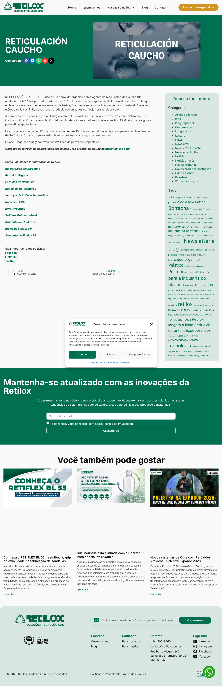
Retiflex (196, 290)
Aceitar (82, 354)
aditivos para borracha (181, 197)
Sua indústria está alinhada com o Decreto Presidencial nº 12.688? (108, 555)
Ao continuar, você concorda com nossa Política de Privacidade (92, 423)
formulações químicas (202, 227)
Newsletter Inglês (186, 152)
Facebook (11, 252)
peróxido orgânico (184, 259)
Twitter (10, 261)
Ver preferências (139, 354)
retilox (185, 304)
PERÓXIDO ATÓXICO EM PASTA (192, 255)
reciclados (204, 284)
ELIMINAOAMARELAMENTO (180, 227)
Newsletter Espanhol (188, 148)
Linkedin (11, 257)
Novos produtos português (193, 169)
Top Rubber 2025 (175, 351)
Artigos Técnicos (186, 114)
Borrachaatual (196, 209)
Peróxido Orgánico (17, 175)
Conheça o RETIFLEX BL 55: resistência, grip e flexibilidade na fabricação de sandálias (37, 559)
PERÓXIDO (173, 255)
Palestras (181, 177)
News (178, 139)
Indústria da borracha (183, 231)
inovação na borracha (187, 236)
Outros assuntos (186, 173)
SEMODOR (205, 331)
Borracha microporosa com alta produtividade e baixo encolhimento (189, 214)
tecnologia (179, 345)
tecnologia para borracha (203, 347)
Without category (186, 181)
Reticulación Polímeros (20, 188)
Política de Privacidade (119, 362)
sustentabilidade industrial (183, 340)
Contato (160, 7)
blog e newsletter (191, 202)
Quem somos (91, 7)
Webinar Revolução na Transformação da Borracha (190, 356)
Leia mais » (9, 594)
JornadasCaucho (175, 242)
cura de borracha (188, 218)
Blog (145, 7)
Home (72, 7)
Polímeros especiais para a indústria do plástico (188, 278)
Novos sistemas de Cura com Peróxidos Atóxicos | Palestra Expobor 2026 (180, 559)
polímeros (198, 266)
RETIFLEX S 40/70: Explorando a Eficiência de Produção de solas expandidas (191, 294)
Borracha (178, 208)
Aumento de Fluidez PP (20, 222)
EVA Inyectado (15, 208)
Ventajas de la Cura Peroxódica (26, 195)
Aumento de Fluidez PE (20, 235)
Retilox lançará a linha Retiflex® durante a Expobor (189, 325)
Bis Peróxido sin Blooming (22, 168)
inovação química (205, 236)
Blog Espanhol (184, 123)
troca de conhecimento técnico (197, 351)
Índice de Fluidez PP (18, 228)
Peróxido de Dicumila (19, 182)
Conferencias (184, 127)
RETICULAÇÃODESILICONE (180, 290)
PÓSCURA (189, 285)
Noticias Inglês (184, 160)
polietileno (189, 266)
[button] (151, 324)
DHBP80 (200, 218)
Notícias (180, 156)
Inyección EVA (15, 202)
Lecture (180, 135)
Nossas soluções (118, 7)
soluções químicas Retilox (186, 336)
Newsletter (182, 144)
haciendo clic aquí (117, 148)
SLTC (171, 335)
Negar (111, 354)
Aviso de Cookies (98, 362)
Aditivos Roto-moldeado (22, 215)
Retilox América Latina (203, 305)
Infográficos (183, 131)
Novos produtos (186, 164)
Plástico (175, 265)
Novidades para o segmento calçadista (197, 250)
